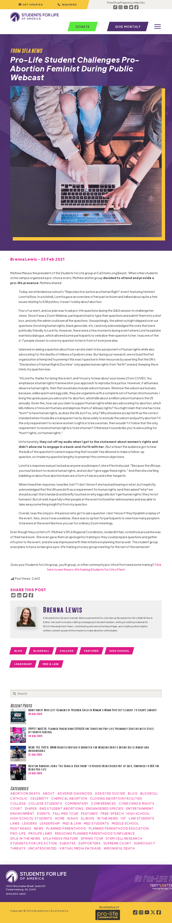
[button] (67, 5)
